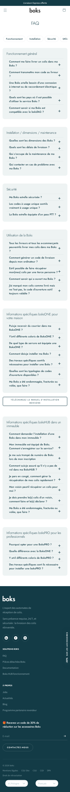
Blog (5, 704)
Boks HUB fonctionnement (16, 673)
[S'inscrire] (64, 736)
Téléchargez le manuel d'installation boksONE (35, 401)
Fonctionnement (14, 38)
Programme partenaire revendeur (20, 710)
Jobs (5, 692)
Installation (35, 38)
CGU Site (25, 770)
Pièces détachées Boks (14, 661)
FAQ (5, 655)
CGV (42, 770)
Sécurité (51, 38)
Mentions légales (10, 770)
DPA (49, 770)
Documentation (11, 667)
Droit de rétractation (12, 775)
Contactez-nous (18, 747)
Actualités (8, 698)
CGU (35, 770)
